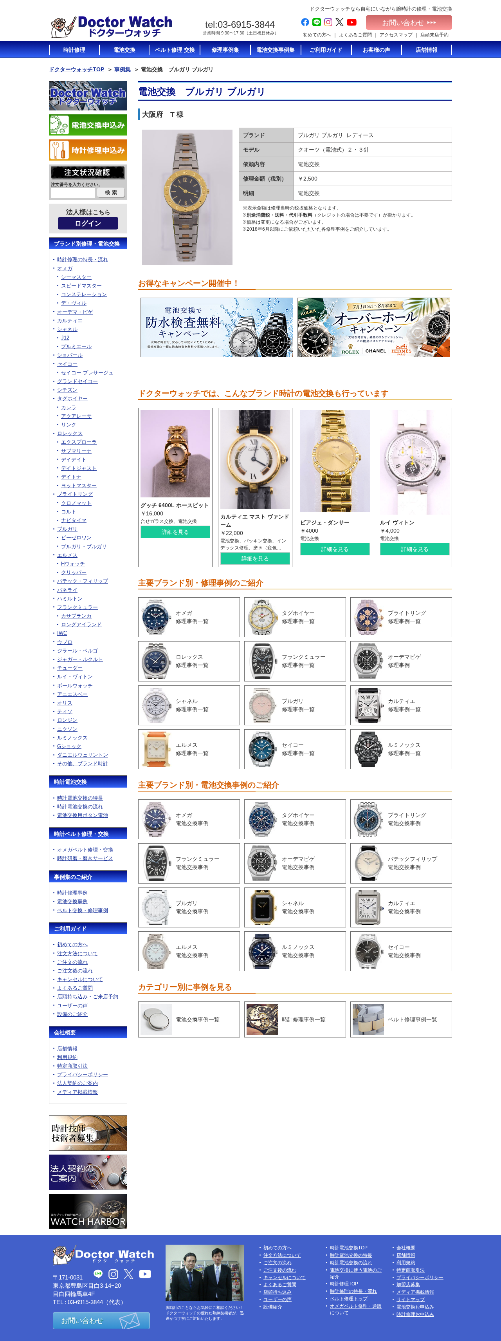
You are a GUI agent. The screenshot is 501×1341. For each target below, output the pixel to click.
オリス (64, 703)
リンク (68, 425)
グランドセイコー (77, 381)
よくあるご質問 (355, 35)
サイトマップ (410, 1299)
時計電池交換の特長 (80, 798)
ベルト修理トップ (349, 1298)
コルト (68, 512)
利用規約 (67, 1057)
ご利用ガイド (70, 928)
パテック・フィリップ (82, 581)
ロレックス (70, 433)
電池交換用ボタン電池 (82, 815)
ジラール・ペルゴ (77, 651)
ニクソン (67, 729)
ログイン (88, 223)
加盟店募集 (408, 1284)
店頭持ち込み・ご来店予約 (87, 996)
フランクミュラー (77, 607)
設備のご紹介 (72, 1014)
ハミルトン (70, 599)
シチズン (67, 390)
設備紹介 (272, 1307)
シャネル (67, 329)
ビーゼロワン (76, 537)
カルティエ (70, 321)
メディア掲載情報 (77, 1092)
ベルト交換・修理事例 (82, 910)
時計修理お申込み (415, 1314)
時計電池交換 (70, 782)
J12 (65, 338)
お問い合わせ (403, 23)
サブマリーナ (76, 451)
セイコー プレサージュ (87, 373)
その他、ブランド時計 (82, 763)
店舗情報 (67, 1049)
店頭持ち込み (277, 1292)
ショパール (70, 355)
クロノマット (76, 503)
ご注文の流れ (72, 962)
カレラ (68, 407)
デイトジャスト (79, 468)
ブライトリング (75, 494)
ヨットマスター (79, 485)
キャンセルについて (80, 979)
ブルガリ (67, 529)
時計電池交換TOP (349, 1248)
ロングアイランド (81, 624)
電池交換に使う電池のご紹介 (356, 1273)
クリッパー (74, 572)
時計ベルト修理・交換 (81, 834)
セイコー (67, 364)
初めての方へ (317, 35)
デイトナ (71, 477)
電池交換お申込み (415, 1307)
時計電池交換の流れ (80, 807)
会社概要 (65, 1032)
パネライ (67, 590)
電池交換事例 (72, 901)
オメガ (64, 268)
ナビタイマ (74, 520)
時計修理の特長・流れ (82, 259)
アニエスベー (72, 694)
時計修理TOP (344, 1284)
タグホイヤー (72, 398)
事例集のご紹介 (73, 877)
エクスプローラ (79, 442)
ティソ (64, 711)
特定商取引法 (72, 1066)
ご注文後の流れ (75, 971)
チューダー (70, 668)
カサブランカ (76, 616)
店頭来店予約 (434, 35)
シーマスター (76, 277)
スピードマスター (81, 286)
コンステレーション (84, 294)
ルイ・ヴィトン (75, 677)
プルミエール (76, 346)
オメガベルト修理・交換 (85, 850)
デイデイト (74, 460)
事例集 (122, 69)
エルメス (67, 555)
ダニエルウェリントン (82, 755)
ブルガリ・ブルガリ (84, 546)
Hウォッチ (73, 564)
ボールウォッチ (75, 686)
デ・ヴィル (74, 303)
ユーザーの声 (72, 1005)
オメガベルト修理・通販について (356, 1309)
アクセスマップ (396, 35)
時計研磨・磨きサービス (85, 858)
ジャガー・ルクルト (80, 659)
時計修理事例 (72, 893)
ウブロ (64, 642)
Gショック (69, 746)
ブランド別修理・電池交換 (87, 243)
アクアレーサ (76, 416)
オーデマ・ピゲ (75, 312)
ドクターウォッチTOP (76, 69)
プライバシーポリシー (82, 1074)
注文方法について (77, 953)
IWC (62, 633)
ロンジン (67, 720)
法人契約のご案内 (77, 1083)
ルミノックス (72, 738)
